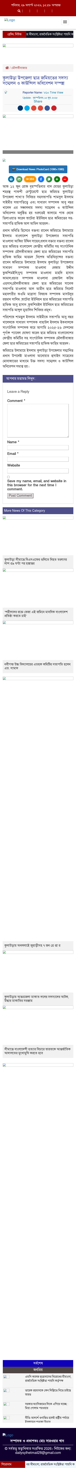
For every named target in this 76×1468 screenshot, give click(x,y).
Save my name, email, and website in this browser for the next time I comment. (36, 485)
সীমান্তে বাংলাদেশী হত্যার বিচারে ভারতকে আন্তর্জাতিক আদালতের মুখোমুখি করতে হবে (37, 1051)
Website (13, 466)
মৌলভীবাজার (19, 68)
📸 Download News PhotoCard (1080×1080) (38, 169)
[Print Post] (11, 179)
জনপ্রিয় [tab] (38, 1370)
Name (13, 442)
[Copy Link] (49, 179)
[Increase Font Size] (57, 179)
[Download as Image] (19, 179)
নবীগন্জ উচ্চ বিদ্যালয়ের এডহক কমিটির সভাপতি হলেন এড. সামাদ (37, 666)
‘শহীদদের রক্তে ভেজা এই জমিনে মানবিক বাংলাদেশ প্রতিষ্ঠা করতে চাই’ (36, 614)
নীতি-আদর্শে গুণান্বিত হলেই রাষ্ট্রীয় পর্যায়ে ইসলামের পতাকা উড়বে (47, 1420)
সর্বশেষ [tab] (38, 1363)
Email (13, 454)
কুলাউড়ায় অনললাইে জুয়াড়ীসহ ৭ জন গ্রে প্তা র (32, 945)
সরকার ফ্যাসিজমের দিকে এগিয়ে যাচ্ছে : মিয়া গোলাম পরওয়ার (46, 1406)
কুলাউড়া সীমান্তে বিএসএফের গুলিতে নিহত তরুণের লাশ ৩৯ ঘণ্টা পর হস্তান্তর (35, 562)
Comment (16, 401)
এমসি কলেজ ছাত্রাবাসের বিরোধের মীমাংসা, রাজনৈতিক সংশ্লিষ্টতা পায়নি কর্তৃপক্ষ (48, 1379)
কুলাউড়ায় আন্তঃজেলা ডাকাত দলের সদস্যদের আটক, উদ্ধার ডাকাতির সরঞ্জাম (36, 999)
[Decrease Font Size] (65, 179)
